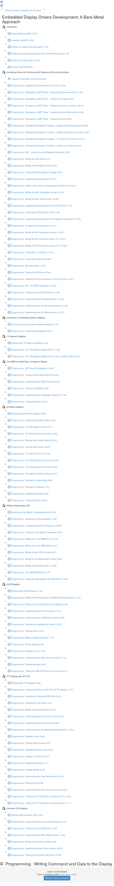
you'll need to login (68, 874)
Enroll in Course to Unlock (57, 878)
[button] (1, 2)
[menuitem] (1, 6)
